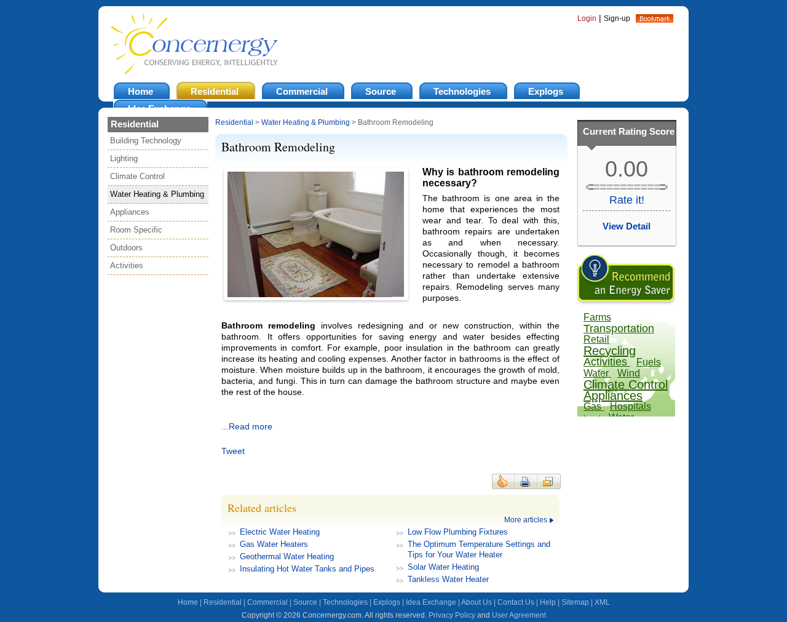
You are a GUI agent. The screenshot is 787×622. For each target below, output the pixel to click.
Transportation (618, 328)
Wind (628, 373)
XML (602, 602)
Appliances (129, 212)
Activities (126, 265)
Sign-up (617, 18)
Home (188, 602)
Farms (597, 317)
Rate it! (626, 200)
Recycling (609, 350)
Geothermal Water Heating (287, 556)
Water (597, 373)
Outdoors (126, 247)
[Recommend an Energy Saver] (626, 303)
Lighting (124, 158)
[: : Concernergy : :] (654, 20)
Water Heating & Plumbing (157, 194)
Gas (593, 406)
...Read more (246, 426)
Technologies (345, 602)
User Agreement (519, 615)
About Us (476, 602)
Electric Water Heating (280, 531)
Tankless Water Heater (448, 579)
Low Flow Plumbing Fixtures (458, 531)
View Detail (627, 226)
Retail (596, 339)
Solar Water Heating (443, 567)
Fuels (648, 362)
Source (305, 602)
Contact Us (515, 602)
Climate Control (137, 176)
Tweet (233, 451)
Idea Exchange (431, 602)
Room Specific (136, 229)
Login (586, 18)
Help (548, 602)
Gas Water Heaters (274, 544)
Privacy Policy (452, 615)
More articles (525, 520)
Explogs (386, 602)
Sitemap (575, 602)
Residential (234, 122)
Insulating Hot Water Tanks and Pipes (307, 568)
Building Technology (145, 140)
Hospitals (630, 406)
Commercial (267, 602)
